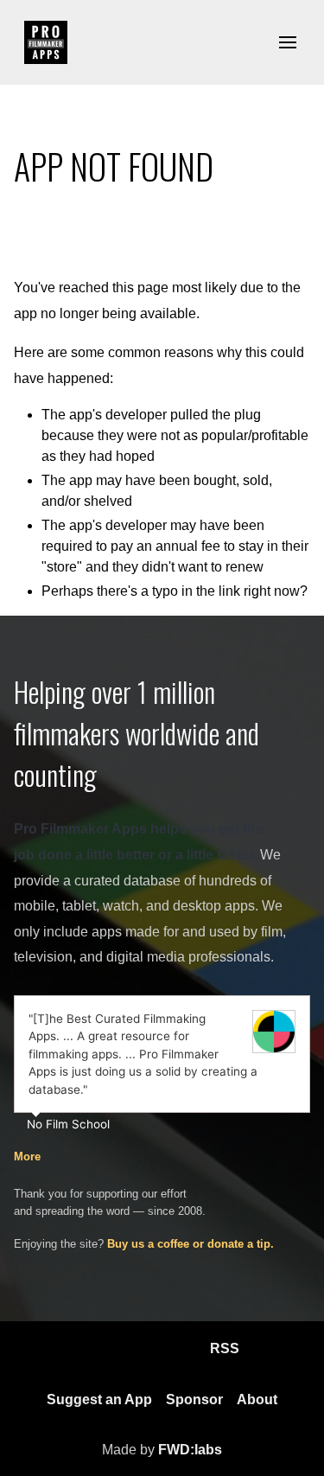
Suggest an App (99, 1399)
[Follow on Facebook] (99, 1349)
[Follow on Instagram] (141, 1349)
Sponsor (194, 1399)
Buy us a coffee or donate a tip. (190, 1243)
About (257, 1399)
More (27, 1156)
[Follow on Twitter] (182, 1349)
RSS (224, 1348)
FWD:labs (190, 1449)
